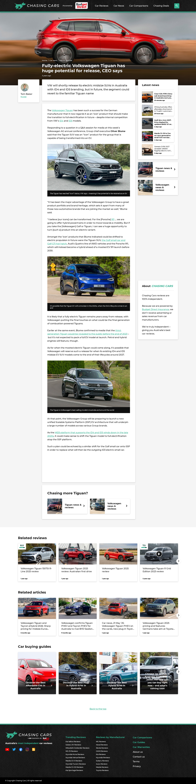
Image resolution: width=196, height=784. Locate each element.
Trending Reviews (76, 737)
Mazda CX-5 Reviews (74, 761)
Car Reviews (101, 6)
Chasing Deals (161, 6)
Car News (119, 6)
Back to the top (98, 709)
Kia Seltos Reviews (73, 742)
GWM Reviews (102, 751)
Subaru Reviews (102, 761)
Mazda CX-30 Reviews (74, 767)
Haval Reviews (102, 745)
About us (138, 752)
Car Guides (139, 742)
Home (44, 60)
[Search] (176, 5)
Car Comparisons (138, 6)
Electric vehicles (65, 60)
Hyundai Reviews (103, 758)
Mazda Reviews (102, 767)
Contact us (139, 756)
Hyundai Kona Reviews (75, 754)
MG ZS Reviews (72, 751)
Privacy (137, 766)
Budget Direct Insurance (155, 309)
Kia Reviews (101, 754)
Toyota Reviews (102, 770)
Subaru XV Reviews (73, 745)
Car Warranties (141, 747)
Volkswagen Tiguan (62, 110)
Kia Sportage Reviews (74, 770)
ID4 (61, 121)
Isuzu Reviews (101, 764)
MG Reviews (101, 742)
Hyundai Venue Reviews (75, 758)
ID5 (70, 121)
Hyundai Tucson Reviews (76, 764)
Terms (136, 761)
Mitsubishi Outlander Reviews (77, 748)
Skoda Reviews (102, 748)
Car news (53, 60)
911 (112, 219)
